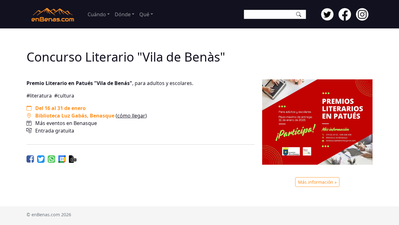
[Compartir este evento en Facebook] (30, 158)
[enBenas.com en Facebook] (345, 13)
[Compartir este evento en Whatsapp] (51, 158)
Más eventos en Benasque (66, 123)
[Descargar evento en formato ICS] (72, 158)
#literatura (39, 95)
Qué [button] (144, 14)
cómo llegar (131, 115)
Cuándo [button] (97, 14)
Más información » (317, 182)
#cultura (64, 95)
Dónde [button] (123, 14)
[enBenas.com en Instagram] (362, 13)
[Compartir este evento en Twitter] (41, 158)
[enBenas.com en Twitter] (327, 13)
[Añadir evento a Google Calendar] (62, 158)
